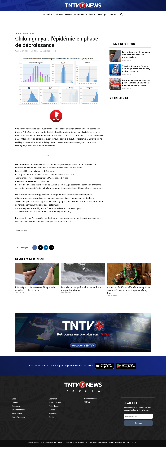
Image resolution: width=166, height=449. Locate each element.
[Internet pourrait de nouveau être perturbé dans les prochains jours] (115, 55)
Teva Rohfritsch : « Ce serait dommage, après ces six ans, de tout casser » (136, 68)
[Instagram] (73, 391)
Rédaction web (21, 230)
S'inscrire (138, 423)
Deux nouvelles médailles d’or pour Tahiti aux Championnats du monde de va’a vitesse (136, 83)
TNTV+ (87, 402)
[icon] (16, 33)
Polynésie (24, 34)
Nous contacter (90, 399)
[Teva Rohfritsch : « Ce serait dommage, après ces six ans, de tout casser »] (115, 70)
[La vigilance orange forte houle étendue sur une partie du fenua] (83, 274)
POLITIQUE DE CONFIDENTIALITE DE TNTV (69, 442)
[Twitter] (80, 391)
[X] (40, 247)
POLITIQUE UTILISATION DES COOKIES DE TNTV (121, 442)
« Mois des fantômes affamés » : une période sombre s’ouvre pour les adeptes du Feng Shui (129, 290)
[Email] (51, 247)
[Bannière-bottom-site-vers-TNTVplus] (83, 351)
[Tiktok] (92, 391)
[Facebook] (34, 247)
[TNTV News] (83, 384)
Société (33, 34)
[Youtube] (99, 391)
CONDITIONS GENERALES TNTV (94, 442)
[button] (121, 14)
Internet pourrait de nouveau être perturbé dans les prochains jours (136, 54)
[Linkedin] (46, 247)
